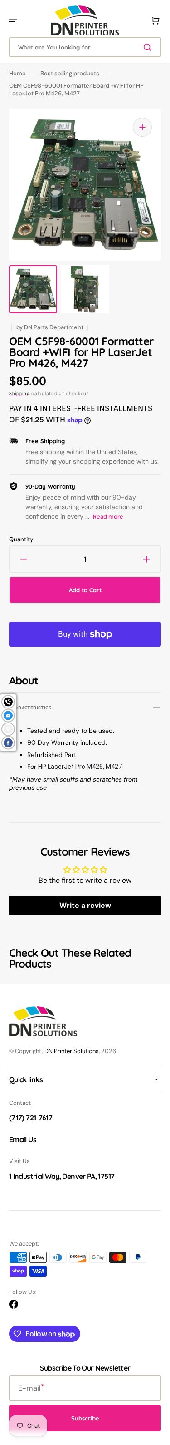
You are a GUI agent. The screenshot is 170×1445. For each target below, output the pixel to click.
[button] (13, 20)
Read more (108, 516)
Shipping (19, 393)
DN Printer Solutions (71, 1051)
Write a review (85, 905)
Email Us (22, 1139)
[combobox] (85, 47)
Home (17, 73)
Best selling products (69, 73)
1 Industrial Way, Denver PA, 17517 (61, 1176)
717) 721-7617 (31, 1117)
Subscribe (85, 1418)
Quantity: (21, 539)
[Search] (149, 47)
